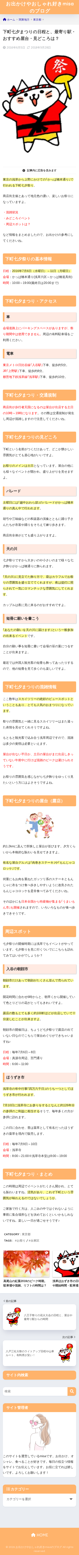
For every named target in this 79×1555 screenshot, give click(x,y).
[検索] (71, 1391)
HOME (41, 1535)
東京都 (26, 1234)
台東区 (35, 1240)
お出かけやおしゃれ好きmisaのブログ (40, 7)
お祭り (21, 1240)
